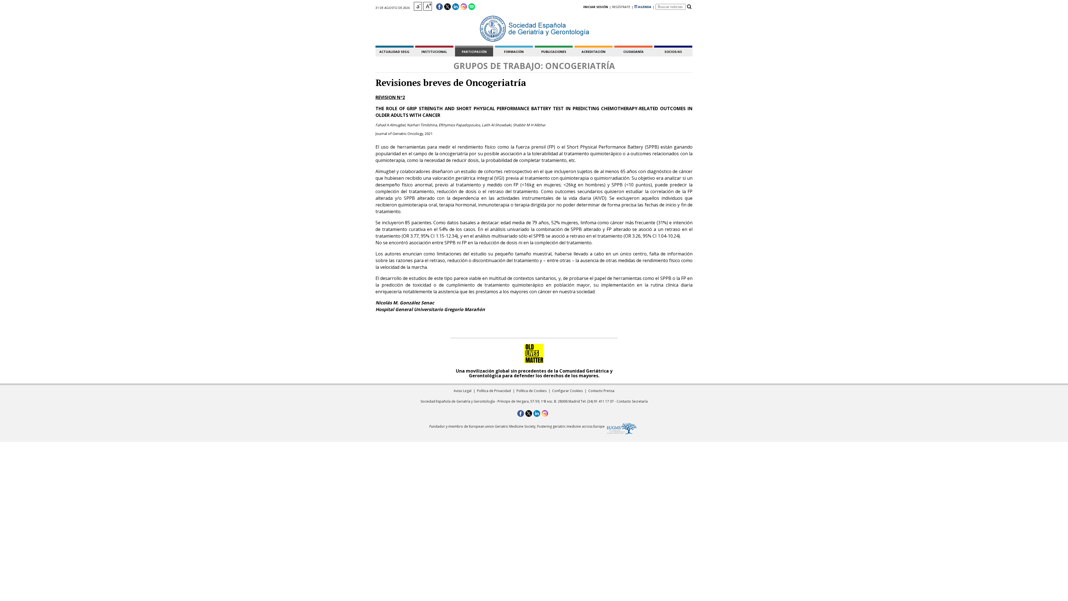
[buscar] (689, 6)
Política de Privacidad (494, 390)
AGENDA (644, 7)
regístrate (621, 7)
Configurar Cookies (567, 390)
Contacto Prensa (601, 390)
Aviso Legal (462, 390)
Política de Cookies (531, 390)
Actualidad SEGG (394, 52)
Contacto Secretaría (632, 401)
